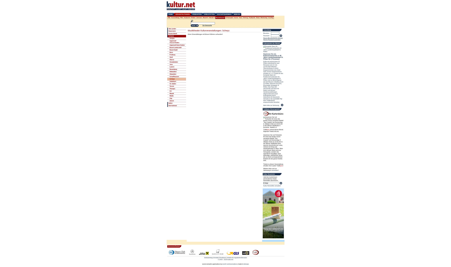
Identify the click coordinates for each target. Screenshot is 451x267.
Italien (170, 103)
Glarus (172, 60)
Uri (171, 91)
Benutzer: (266, 33)
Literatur (199, 18)
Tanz (240, 18)
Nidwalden (173, 72)
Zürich (172, 101)
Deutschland (172, 33)
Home (171, 14)
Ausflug (270, 18)
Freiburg (172, 55)
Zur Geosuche (207, 25)
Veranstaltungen (182, 14)
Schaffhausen (174, 76)
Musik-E (205, 18)
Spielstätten (209, 14)
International (172, 105)
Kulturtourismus (224, 14)
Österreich (172, 31)
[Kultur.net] (181, 10)
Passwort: (266, 36)
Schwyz (172, 79)
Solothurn (173, 81)
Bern (171, 52)
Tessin (172, 86)
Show (258, 18)
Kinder (193, 18)
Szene (236, 18)
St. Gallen (173, 84)
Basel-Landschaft (175, 47)
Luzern (172, 67)
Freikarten (197, 14)
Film (181, 18)
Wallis (172, 96)
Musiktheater (220, 18)
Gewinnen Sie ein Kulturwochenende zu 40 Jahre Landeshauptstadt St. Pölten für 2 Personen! (273, 56)
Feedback (223, 258)
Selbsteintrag (208, 258)
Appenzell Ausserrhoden (174, 42)
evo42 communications (229, 264)
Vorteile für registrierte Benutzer (237, 258)
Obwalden (173, 74)
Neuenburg (173, 69)
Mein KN (237, 14)
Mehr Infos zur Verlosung (271, 105)
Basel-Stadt (173, 50)
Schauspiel (229, 18)
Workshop (263, 18)
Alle (169, 18)
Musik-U (212, 18)
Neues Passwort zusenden (271, 40)
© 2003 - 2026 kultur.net (225, 259)
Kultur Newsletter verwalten (272, 186)
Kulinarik (252, 18)
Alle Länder (172, 29)
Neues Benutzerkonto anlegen (273, 38)
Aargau (172, 38)
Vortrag (245, 18)
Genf (171, 57)
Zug (171, 98)
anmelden (275, 170)
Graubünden (174, 62)
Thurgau (172, 89)
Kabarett (187, 18)
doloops (246, 264)
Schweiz (171, 36)
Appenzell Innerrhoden (177, 45)
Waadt (172, 93)
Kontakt (216, 258)
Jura (171, 64)
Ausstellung (175, 18)
